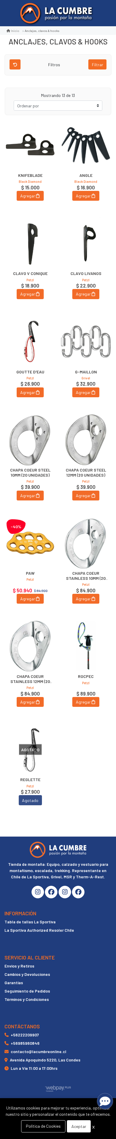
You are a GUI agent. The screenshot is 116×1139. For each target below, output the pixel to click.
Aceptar (78, 1126)
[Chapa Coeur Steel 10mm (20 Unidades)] (30, 440)
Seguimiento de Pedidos (27, 990)
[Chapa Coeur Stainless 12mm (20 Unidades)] (30, 646)
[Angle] (86, 145)
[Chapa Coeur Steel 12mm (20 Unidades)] (86, 440)
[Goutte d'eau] (30, 341)
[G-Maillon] (86, 341)
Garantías (13, 982)
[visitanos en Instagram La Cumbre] (38, 892)
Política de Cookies (43, 1126)
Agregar (27, 195)
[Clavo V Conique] (30, 243)
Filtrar (97, 64)
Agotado (30, 800)
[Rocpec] (86, 646)
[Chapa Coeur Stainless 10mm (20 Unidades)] (86, 543)
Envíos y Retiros (19, 965)
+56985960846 (25, 1043)
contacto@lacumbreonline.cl (38, 1051)
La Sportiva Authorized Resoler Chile (39, 930)
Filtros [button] (54, 64)
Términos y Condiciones (26, 999)
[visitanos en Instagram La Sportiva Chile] (65, 892)
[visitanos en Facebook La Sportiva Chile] (78, 892)
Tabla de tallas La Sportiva (30, 921)
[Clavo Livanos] (86, 243)
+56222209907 (25, 1034)
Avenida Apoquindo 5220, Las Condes (45, 1059)
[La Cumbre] (56, 13)
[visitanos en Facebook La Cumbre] (51, 892)
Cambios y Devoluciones (27, 974)
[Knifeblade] (30, 145)
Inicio (15, 31)
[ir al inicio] (58, 850)
